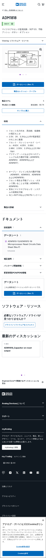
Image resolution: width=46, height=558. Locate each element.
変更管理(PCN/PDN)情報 (15, 272)
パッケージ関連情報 (14, 266)
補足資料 (9, 259)
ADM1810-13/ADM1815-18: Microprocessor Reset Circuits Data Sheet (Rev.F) (24, 244)
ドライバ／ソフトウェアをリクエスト (19, 325)
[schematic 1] (23, 59)
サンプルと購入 (23, 111)
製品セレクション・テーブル (25, 91)
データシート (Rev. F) (25, 84)
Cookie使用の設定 (23, 547)
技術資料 (9, 227)
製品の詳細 (9, 207)
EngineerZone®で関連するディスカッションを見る (20, 382)
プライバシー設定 (9, 516)
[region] (23, 537)
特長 (6, 121)
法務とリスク (7, 486)
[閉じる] (43, 520)
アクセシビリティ (9, 496)
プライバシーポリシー (10, 506)
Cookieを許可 (23, 553)
